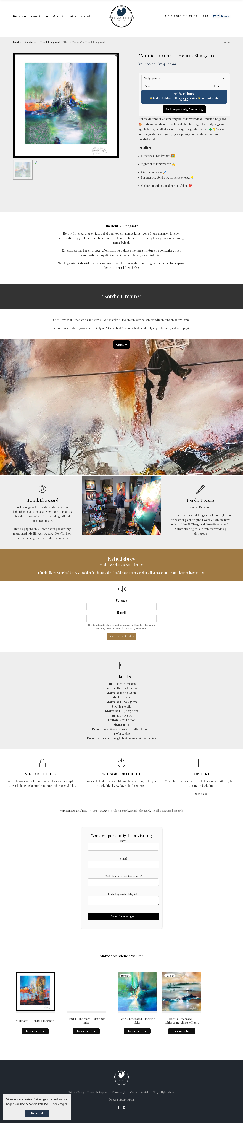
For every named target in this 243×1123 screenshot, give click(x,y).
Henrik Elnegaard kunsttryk (167, 810)
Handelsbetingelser (98, 1092)
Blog (155, 1092)
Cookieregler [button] (59, 1104)
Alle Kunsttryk (121, 810)
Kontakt (145, 1092)
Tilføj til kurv (184, 94)
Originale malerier (181, 15)
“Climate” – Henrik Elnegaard (35, 1021)
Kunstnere (39, 16)
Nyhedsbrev (168, 1092)
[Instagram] (124, 1107)
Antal (147, 86)
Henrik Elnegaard (50, 42)
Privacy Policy (76, 1092)
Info (205, 15)
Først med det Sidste (122, 636)
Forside (19, 16)
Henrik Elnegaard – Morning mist (86, 1020)
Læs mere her (35, 1031)
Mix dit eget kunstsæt (71, 16)
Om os (133, 1092)
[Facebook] (118, 1107)
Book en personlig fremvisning (184, 109)
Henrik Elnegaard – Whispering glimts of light (182, 1020)
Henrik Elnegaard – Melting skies (137, 1020)
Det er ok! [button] (37, 1113)
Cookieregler (119, 1092)
